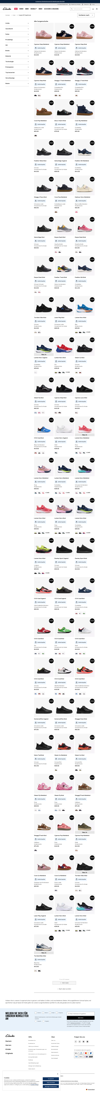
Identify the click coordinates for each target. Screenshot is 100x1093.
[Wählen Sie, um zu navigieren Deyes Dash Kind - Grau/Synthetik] (76, 251)
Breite (7, 50)
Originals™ (33, 9)
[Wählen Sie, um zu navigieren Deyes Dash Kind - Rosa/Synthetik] (56, 251)
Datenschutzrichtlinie (75, 1022)
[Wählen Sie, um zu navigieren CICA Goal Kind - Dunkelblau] (35, 653)
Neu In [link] (43, 354)
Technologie (9, 61)
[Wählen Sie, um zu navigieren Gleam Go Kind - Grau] (76, 372)
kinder (14, 15)
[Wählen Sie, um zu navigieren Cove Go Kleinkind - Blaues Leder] (56, 890)
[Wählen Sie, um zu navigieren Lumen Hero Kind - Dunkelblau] (84, 332)
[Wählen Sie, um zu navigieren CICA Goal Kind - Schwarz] (39, 452)
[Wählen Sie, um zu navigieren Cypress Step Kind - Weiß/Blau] (39, 95)
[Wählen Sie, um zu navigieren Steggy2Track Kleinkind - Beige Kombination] (76, 809)
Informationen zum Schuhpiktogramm (37, 1054)
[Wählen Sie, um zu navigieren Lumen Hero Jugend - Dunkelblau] (56, 452)
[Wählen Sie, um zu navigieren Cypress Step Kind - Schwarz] (35, 95)
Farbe (7, 34)
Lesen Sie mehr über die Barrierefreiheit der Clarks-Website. (65, 1081)
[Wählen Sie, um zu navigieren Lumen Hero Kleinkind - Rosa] (80, 452)
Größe (7, 23)
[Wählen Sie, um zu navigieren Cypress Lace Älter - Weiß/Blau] (76, 412)
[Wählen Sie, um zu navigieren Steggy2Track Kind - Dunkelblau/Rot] (35, 850)
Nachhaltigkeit (54, 1058)
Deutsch (39, 1021)
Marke (7, 83)
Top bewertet (10, 72)
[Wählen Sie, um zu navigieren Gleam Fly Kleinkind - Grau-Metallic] (35, 809)
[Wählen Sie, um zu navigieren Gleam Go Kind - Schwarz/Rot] (80, 372)
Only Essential (51, 1082)
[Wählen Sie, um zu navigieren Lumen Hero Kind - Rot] (84, 532)
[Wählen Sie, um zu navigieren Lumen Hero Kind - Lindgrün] (76, 332)
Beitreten (80, 1018)
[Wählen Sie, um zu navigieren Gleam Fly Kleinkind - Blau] (39, 809)
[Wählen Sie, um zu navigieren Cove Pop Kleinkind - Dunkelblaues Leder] (35, 135)
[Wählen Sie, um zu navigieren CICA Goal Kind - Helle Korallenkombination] (35, 452)
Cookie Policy (34, 1084)
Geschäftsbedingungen (33, 1063)
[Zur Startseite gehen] (7, 9)
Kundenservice (31, 1043)
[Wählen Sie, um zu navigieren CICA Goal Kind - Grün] (84, 613)
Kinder (40, 9)
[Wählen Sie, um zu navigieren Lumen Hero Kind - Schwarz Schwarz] (80, 332)
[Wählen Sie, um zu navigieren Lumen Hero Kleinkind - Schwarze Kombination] (76, 452)
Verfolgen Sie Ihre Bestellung (34, 1065)
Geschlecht (9, 28)
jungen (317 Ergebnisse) (25, 15)
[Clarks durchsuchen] (80, 9)
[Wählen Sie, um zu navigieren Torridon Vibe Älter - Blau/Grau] (80, 890)
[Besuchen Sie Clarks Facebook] (75, 1041)
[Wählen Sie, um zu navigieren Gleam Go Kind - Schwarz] (76, 769)
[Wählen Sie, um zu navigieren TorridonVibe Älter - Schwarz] (39, 970)
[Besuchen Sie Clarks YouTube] (87, 1041)
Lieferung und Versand (33, 1046)
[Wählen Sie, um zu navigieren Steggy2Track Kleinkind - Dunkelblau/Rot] (80, 809)
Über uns (53, 1040)
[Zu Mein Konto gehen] (93, 9)
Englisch (47, 1021)
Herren (21, 9)
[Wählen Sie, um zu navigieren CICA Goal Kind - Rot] (76, 613)
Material (8, 56)
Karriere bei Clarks (55, 1043)
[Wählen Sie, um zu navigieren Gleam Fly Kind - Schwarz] (63, 809)
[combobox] (86, 15)
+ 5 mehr (88, 332)
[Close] (57, 1074)
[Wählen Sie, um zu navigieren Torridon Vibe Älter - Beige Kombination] (76, 890)
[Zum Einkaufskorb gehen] (97, 9)
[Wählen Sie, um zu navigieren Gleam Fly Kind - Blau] (35, 412)
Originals (61, 1012)
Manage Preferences (51, 1086)
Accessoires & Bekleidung (51, 9)
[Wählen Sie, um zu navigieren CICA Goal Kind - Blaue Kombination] (35, 693)
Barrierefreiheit (54, 1049)
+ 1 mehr (88, 452)
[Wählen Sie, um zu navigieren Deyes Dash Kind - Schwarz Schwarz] (59, 251)
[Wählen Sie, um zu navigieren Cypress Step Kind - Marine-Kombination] (59, 412)
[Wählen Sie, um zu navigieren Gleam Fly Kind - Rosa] (39, 412)
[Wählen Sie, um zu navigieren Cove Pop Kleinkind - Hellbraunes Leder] (56, 211)
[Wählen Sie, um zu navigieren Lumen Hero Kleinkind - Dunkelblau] (84, 452)
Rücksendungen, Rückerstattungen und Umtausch (37, 1050)
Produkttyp (9, 39)
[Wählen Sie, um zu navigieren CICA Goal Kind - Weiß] (80, 613)
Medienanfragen (55, 1046)
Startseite (7, 15)
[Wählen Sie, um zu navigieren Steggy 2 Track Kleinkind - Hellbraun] (59, 95)
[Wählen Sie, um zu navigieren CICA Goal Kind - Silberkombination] (43, 452)
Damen (27, 9)
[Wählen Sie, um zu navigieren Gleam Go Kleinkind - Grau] (56, 769)
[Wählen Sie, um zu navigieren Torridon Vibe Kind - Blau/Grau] (39, 332)
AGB (89, 1022)
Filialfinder (30, 1060)
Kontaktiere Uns (32, 1040)
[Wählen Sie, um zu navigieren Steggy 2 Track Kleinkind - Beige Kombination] (56, 95)
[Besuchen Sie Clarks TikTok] (83, 1041)
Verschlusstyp (10, 78)
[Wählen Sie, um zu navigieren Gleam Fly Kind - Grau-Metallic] (43, 412)
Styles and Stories (55, 1055)
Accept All (51, 1078)
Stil (6, 45)
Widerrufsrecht (31, 1068)
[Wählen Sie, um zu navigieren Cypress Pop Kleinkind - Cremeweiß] (76, 850)
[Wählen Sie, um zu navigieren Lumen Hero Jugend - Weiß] (35, 372)
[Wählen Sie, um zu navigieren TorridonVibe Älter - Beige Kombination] (35, 970)
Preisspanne (9, 67)
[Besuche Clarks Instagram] (79, 1041)
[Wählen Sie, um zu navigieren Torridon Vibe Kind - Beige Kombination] (35, 332)
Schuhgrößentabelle (32, 1057)
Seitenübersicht (54, 1052)
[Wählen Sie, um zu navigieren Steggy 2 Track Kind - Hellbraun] (76, 95)
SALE (16, 9)
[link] (71, 26)
